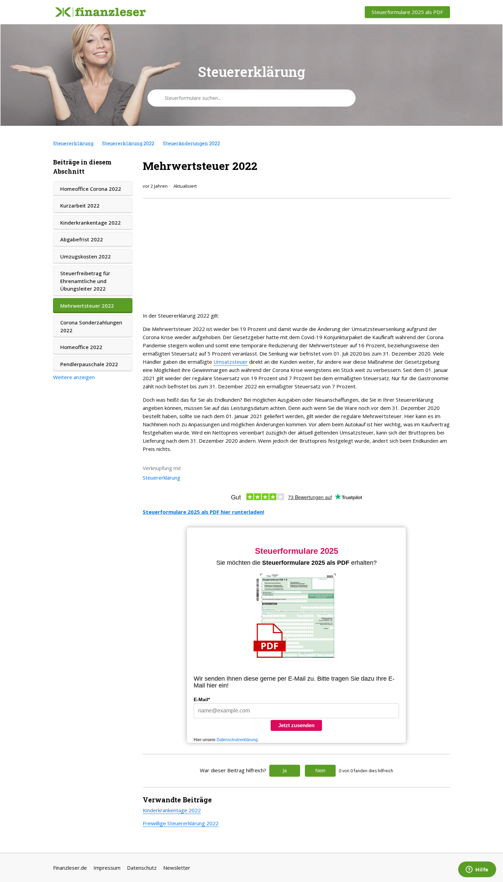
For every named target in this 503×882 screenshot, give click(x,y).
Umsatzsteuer (231, 361)
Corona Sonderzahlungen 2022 (91, 326)
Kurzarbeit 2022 (80, 205)
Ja (285, 770)
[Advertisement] (296, 253)
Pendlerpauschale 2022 (89, 364)
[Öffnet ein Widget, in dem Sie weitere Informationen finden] (477, 870)
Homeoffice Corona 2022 (90, 188)
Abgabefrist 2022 (81, 239)
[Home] (100, 12)
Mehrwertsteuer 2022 (87, 305)
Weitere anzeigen (74, 377)
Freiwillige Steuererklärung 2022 (181, 823)
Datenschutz (142, 867)
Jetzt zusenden (296, 725)
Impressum (106, 867)
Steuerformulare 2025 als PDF (407, 12)
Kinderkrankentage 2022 (90, 222)
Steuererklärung (73, 143)
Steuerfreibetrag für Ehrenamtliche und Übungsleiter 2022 (85, 281)
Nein (320, 770)
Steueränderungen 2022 (191, 143)
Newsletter (176, 867)
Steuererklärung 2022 (128, 143)
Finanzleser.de (70, 867)
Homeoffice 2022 (81, 347)
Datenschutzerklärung (237, 739)
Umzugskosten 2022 (85, 256)
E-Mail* (202, 699)
